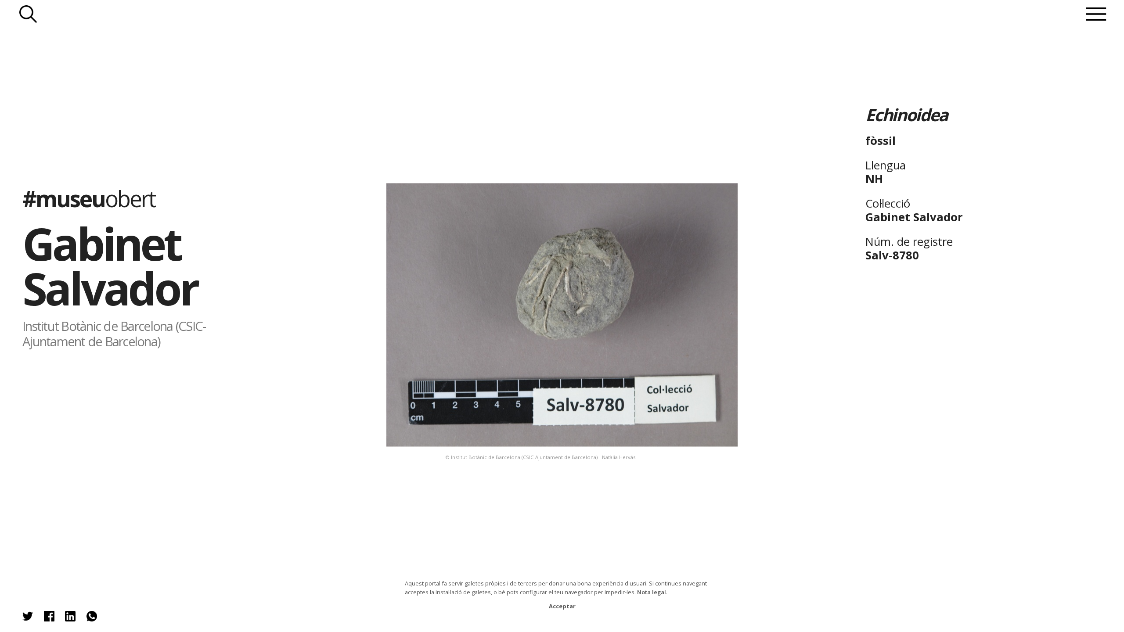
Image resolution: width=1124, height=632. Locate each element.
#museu (88, 198)
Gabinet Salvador (110, 266)
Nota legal (651, 592)
